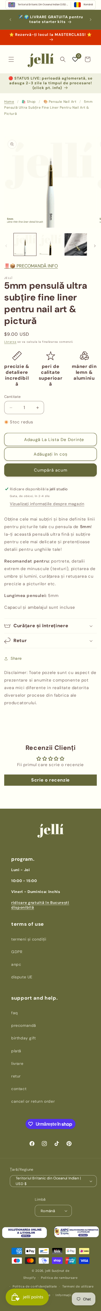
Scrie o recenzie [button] (50, 780)
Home (9, 101)
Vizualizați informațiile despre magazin (47, 503)
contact (18, 1088)
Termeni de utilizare (78, 1286)
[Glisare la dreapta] (95, 246)
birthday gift (23, 1038)
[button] (11, 59)
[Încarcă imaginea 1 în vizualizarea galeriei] (25, 244)
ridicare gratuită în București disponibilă (40, 905)
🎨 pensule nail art (60, 101)
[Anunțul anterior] (10, 19)
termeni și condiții (28, 939)
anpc (16, 964)
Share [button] (16, 658)
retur (16, 1076)
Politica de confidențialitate (35, 1286)
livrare (17, 1063)
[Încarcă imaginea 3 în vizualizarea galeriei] (76, 244)
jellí (47, 1271)
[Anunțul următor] (90, 19)
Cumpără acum (50, 470)
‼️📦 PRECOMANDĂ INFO (31, 266)
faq (14, 1012)
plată (16, 1050)
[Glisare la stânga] (6, 246)
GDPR (16, 951)
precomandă (23, 1025)
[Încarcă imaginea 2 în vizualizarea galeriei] (50, 244)
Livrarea (10, 342)
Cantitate (12, 396)
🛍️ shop (29, 101)
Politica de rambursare (59, 1278)
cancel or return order (33, 1101)
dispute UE (22, 976)
